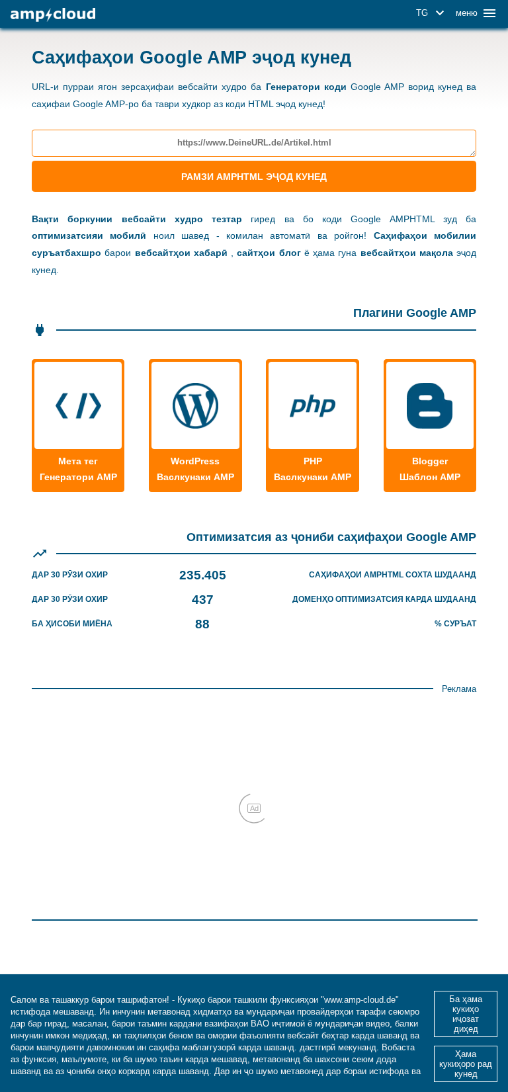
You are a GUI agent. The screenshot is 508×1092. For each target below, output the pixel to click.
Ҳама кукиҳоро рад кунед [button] (465, 1064)
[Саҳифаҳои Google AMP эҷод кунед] (53, 15)
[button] (432, 13)
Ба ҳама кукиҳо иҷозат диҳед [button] (465, 1014)
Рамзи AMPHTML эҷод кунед (254, 176)
